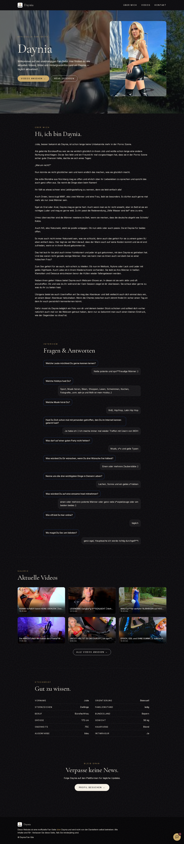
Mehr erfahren (64, 78)
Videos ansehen (33, 78)
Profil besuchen (92, 787)
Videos (145, 5)
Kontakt (160, 5)
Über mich (130, 5)
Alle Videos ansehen (92, 652)
